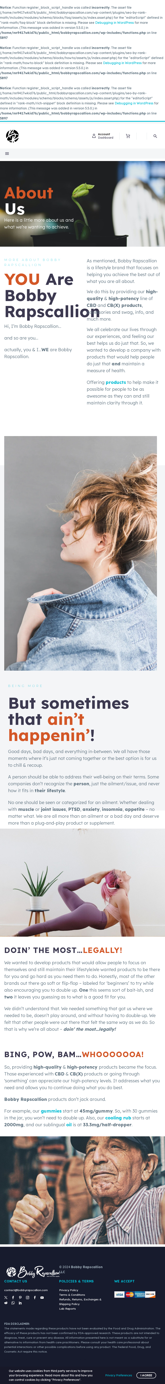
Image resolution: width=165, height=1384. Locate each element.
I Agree (146, 1375)
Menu (7, 154)
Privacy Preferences (118, 1375)
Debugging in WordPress (114, 23)
